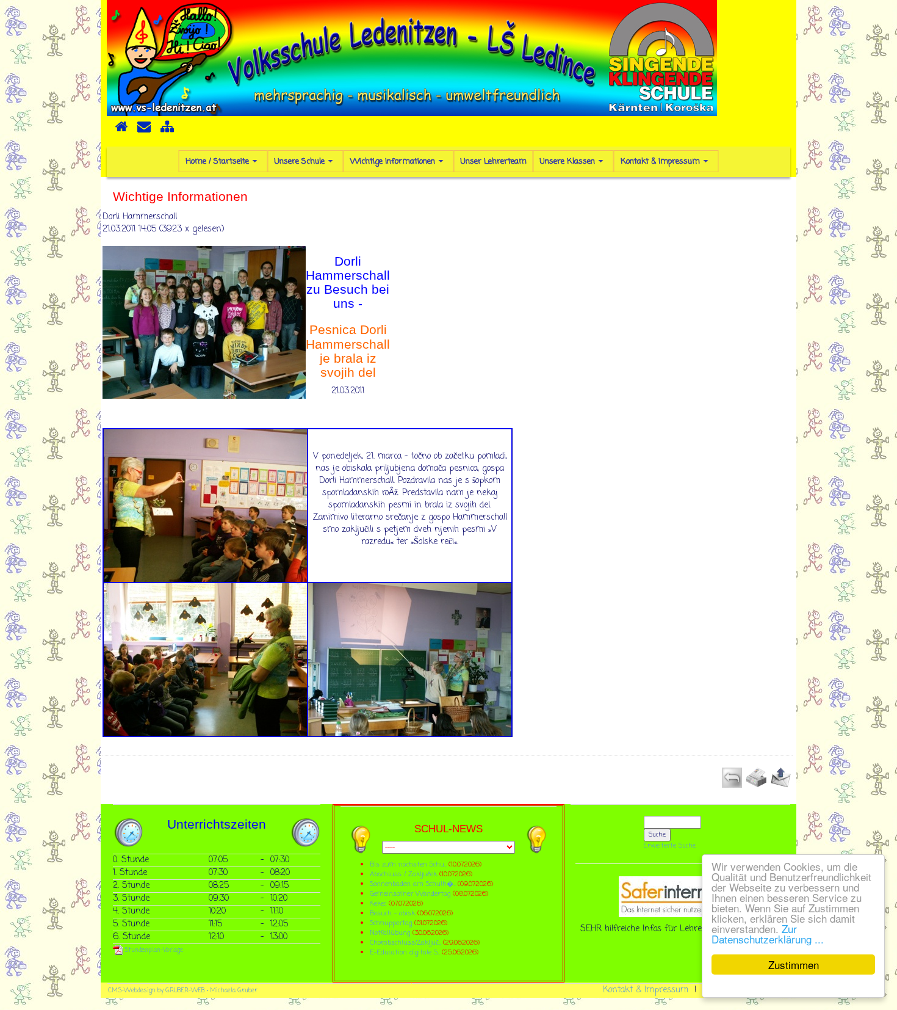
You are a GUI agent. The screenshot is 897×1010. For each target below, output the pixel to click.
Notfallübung (390, 933)
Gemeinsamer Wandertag (411, 893)
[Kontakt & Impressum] (144, 131)
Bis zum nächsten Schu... (408, 864)
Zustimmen (793, 964)
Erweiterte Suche (670, 846)
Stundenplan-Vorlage (153, 950)
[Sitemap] (167, 131)
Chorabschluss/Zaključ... (405, 942)
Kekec (379, 903)
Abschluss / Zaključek (403, 874)
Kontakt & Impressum (645, 990)
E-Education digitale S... (404, 952)
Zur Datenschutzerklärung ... (767, 933)
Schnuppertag (391, 923)
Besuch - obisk (392, 913)
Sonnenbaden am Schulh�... (412, 884)
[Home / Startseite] (121, 131)
